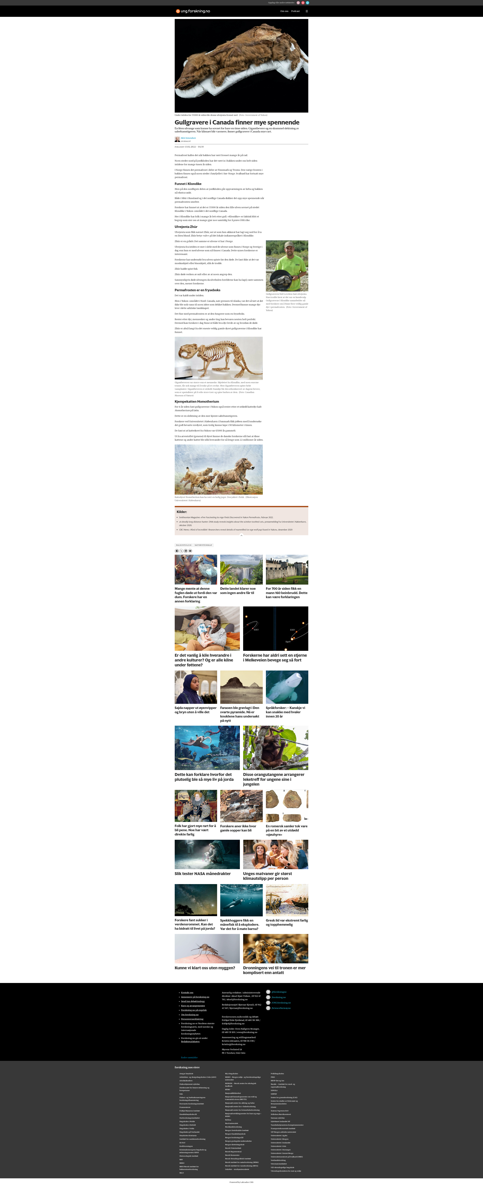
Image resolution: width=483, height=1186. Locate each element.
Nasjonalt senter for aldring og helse (240, 1103)
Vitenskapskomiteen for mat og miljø (286, 1171)
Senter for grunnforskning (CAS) (284, 1097)
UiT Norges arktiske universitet (283, 1132)
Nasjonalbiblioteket (233, 1093)
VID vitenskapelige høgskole (282, 1167)
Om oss (284, 11)
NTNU (227, 1090)
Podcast (295, 11)
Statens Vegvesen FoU (279, 1111)
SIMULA (274, 1090)
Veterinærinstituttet (279, 1164)
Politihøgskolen (277, 1074)
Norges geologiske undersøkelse (238, 1141)
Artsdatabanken (185, 1081)
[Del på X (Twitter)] (181, 551)
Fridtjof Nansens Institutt (189, 1111)
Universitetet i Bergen (279, 1139)
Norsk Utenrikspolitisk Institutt (238, 1159)
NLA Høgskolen (231, 1074)
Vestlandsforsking (278, 1160)
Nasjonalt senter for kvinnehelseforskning (242, 1110)
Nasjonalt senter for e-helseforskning (240, 1106)
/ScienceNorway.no (281, 1008)
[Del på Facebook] (177, 551)
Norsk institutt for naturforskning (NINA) (242, 1162)
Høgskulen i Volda (186, 1128)
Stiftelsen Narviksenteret (281, 1114)
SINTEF (274, 1094)
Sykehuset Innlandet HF (280, 1121)
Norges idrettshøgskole (234, 1145)
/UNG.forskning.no (281, 1002)
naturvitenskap (203, 545)
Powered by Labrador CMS (241, 1182)
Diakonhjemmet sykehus (189, 1084)
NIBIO (181, 1163)
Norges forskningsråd (234, 1137)
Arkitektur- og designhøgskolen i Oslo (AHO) (197, 1077)
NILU (181, 1173)
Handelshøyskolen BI (188, 1114)
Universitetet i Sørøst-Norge (282, 1153)
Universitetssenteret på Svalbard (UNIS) (287, 1157)
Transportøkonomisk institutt (283, 1128)
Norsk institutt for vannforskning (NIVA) (241, 1166)
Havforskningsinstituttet (189, 1118)
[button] (298, 2)
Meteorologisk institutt (188, 1156)
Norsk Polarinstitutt (233, 1148)
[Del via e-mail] (190, 551)
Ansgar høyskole (186, 1074)
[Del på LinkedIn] (186, 551)
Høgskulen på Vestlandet (189, 1132)
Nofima (228, 1120)
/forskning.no (279, 997)
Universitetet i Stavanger (281, 1150)
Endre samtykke (189, 1057)
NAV (181, 1159)
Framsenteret (184, 1107)
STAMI (273, 1107)
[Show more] (241, 535)
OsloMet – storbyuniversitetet (237, 1169)
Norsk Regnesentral (233, 1152)
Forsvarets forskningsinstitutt (191, 1104)
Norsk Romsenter (232, 1155)
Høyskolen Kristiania (187, 1135)
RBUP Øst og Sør (277, 1081)
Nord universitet (231, 1123)
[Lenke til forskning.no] (224, 10)
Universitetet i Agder (279, 1135)
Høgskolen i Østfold (187, 1125)
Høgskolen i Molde (187, 1121)
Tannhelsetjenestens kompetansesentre (287, 1125)
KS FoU (182, 1143)
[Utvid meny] (307, 11)
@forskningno (279, 992)
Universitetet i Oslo (278, 1146)
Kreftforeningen (186, 1146)
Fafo (181, 1094)
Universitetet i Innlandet (280, 1143)
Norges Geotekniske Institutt (237, 1130)
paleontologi (183, 545)
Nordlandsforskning (233, 1127)
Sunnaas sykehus (278, 1118)
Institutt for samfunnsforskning (192, 1139)
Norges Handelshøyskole (235, 1134)
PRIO (273, 1077)
